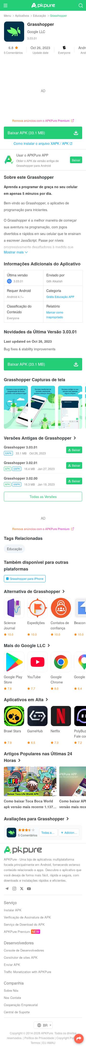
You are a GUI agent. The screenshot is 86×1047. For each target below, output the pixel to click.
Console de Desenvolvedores (24, 950)
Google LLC (36, 31)
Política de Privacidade (39, 1038)
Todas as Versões (43, 496)
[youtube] (29, 889)
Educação (39, 15)
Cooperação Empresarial (21, 1004)
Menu (7, 15)
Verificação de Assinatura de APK (27, 917)
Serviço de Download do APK (24, 924)
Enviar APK (12, 964)
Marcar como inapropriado (54, 314)
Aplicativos (22, 15)
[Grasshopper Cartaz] (16, 407)
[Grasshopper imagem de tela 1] (43, 407)
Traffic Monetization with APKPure (27, 971)
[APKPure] (43, 5)
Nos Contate (12, 997)
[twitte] (22, 889)
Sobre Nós (11, 990)
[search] (80, 5)
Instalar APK (13, 910)
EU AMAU (48, 1043)
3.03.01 (18, 281)
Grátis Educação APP (60, 297)
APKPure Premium (17, 931)
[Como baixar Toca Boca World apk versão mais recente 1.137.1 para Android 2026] (30, 781)
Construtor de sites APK (21, 957)
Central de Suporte (17, 1012)
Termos (35, 1043)
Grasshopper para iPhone (26, 579)
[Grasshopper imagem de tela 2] (70, 407)
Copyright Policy (67, 1038)
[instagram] (14, 889)
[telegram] (7, 889)
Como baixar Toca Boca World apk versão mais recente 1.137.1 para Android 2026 (30, 804)
